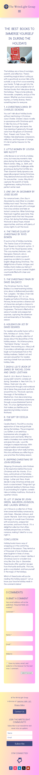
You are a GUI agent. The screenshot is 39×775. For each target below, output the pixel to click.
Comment (10, 612)
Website (9, 654)
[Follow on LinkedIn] (19, 768)
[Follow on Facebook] (11, 768)
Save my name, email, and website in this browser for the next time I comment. (19, 666)
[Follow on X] (24, 768)
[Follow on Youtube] (28, 768)
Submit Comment (27, 673)
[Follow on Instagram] (15, 768)
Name (9, 635)
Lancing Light (22, 701)
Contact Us (19, 711)
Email (8, 644)
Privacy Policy (20, 705)
